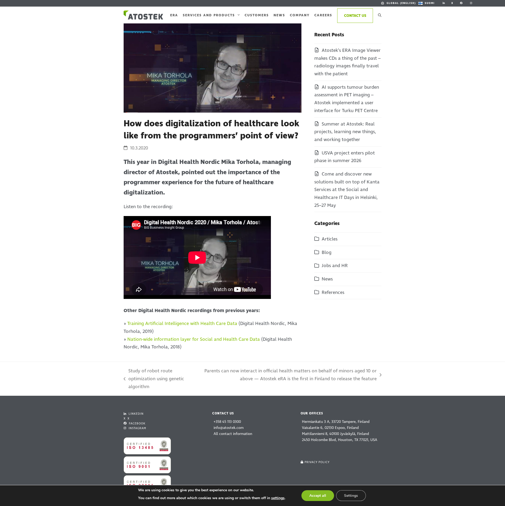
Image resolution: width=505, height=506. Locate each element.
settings (278, 497)
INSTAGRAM (137, 428)
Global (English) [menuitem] (401, 3)
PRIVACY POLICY (317, 462)
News (327, 279)
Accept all (317, 495)
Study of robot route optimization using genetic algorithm (154, 379)
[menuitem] (398, 3)
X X (126, 418)
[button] (379, 15)
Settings (351, 495)
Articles (329, 239)
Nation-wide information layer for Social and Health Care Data (193, 339)
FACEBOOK (136, 423)
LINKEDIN (136, 414)
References (333, 292)
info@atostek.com (229, 427)
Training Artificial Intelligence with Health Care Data (182, 323)
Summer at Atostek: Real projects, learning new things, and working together (345, 132)
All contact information (233, 433)
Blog (326, 252)
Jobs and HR (335, 265)
